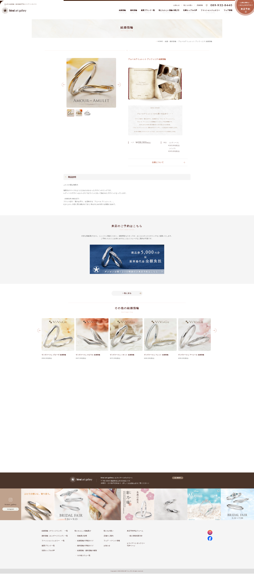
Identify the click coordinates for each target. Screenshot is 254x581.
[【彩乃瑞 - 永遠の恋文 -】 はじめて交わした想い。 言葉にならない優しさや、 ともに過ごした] (137, 504)
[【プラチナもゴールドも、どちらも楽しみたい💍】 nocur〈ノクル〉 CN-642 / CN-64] (37, 504)
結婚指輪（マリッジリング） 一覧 (55, 531)
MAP (178, 478)
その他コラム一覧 (83, 555)
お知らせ (176, 5)
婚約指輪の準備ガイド (85, 545)
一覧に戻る (127, 293)
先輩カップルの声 (48, 550)
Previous (63, 85)
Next (119, 85)
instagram (10, 509)
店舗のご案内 (109, 536)
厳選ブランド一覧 (48, 545)
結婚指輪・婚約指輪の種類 (87, 550)
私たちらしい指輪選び (83, 531)
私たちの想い (188, 5)
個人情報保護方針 (136, 536)
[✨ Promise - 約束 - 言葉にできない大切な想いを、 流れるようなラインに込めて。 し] (170, 504)
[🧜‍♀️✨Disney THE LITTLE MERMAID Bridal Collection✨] (204, 504)
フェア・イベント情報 (112, 540)
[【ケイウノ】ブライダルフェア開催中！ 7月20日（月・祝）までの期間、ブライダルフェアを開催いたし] (237, 504)
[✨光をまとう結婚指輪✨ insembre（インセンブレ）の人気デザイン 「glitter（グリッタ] (104, 504)
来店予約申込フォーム (135, 531)
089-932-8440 (221, 5)
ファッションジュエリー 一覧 (53, 540)
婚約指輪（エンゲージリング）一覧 (55, 536)
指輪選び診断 (82, 536)
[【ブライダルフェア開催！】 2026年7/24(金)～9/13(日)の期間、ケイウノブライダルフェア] (71, 504)
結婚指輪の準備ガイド (85, 540)
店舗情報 (200, 5)
